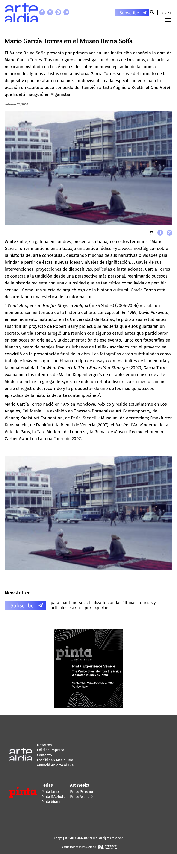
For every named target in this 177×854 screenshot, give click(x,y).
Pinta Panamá (81, 791)
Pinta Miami (51, 801)
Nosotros (44, 745)
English (165, 13)
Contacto (44, 755)
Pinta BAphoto (53, 796)
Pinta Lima (50, 791)
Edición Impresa (50, 750)
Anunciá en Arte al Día (55, 765)
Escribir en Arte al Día (55, 760)
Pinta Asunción (82, 796)
